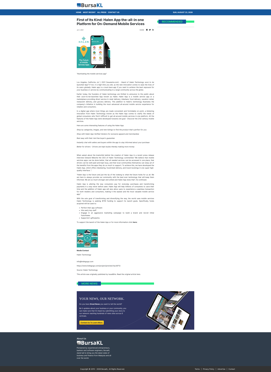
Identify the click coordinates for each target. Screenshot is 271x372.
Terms (197, 369)
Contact (232, 369)
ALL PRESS (101, 12)
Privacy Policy (208, 369)
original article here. (133, 274)
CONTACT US (113, 12)
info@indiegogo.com (85, 261)
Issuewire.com (112, 82)
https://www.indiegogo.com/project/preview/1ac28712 (98, 266)
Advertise (221, 369)
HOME (78, 12)
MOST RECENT (89, 12)
